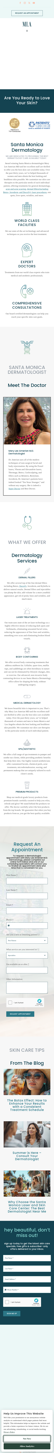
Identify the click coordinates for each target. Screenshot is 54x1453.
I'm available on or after (17, 964)
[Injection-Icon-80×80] (27, 567)
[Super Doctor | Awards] (39, 125)
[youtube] (34, 3)
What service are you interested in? (22, 949)
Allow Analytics (27, 1446)
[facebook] (20, 3)
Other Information (14, 979)
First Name (12, 875)
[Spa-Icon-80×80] (27, 738)
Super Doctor (14, 488)
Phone (9, 920)
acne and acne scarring (16, 189)
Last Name (11, 890)
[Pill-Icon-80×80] (27, 692)
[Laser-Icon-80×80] (27, 607)
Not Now (27, 1439)
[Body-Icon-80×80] (27, 646)
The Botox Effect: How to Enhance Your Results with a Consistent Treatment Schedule (27, 1105)
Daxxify (22, 586)
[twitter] (29, 3)
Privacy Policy (9, 1432)
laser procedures (39, 192)
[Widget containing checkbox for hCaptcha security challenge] (25, 1002)
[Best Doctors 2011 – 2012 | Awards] (14, 125)
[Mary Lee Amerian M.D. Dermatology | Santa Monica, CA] (27, 21)
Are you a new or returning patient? (23, 934)
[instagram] (25, 3)
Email (9, 905)
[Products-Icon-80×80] (27, 781)
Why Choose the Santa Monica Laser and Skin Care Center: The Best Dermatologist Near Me (27, 1207)
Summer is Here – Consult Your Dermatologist (27, 1156)
